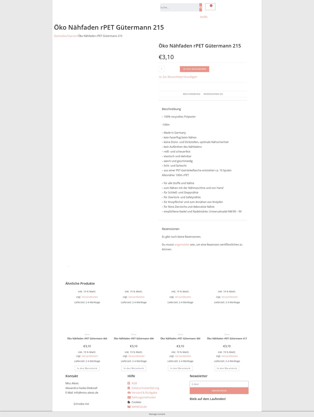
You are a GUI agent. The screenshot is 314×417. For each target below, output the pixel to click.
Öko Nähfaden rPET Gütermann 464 (87, 338)
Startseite (60, 36)
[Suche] (200, 7)
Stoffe (203, 17)
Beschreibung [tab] (191, 93)
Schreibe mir (81, 404)
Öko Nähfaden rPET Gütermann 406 (134, 338)
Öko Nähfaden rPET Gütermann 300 (180, 338)
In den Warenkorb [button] (87, 368)
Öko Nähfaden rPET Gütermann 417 (227, 338)
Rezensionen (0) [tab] (213, 93)
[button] (178, 77)
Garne (72, 36)
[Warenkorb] (210, 6)
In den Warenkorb (194, 69)
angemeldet (181, 244)
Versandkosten (90, 296)
